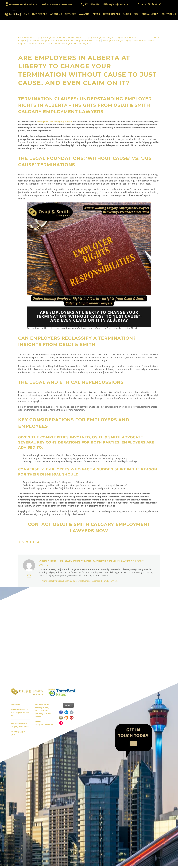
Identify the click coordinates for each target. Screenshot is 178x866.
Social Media (150, 14)
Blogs (127, 14)
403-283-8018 (92, 4)
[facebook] (61, 713)
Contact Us (168, 14)
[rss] (66, 718)
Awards (84, 14)
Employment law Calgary (88, 40)
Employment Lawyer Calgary (117, 40)
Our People (39, 14)
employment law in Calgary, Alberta (54, 121)
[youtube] (72, 718)
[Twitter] (145, 4)
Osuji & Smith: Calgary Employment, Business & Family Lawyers (51, 37)
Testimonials (111, 14)
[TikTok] (160, 4)
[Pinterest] (27, 542)
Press (96, 14)
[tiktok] (61, 723)
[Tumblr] (31, 542)
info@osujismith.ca (117, 4)
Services (70, 14)
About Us (56, 14)
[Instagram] (149, 4)
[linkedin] (66, 713)
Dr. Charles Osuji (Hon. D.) (41, 40)
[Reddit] (38, 542)
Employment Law (64, 40)
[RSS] (153, 4)
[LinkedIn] (142, 4)
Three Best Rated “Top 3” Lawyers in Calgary (50, 43)
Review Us (68, 705)
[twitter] (72, 713)
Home (25, 14)
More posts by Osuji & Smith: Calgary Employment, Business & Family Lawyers (79, 580)
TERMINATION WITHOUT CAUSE (72, 74)
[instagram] (61, 718)
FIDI (136, 14)
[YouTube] (156, 4)
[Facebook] (138, 4)
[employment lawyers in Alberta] (89, 264)
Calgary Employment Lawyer (99, 37)
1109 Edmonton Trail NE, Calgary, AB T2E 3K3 (20, 712)
